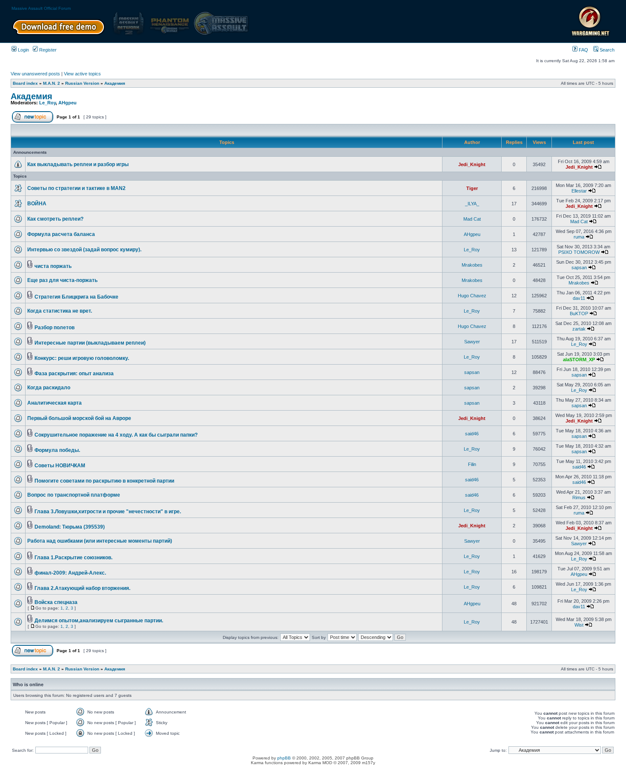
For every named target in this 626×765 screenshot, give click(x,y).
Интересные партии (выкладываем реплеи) (90, 343)
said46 (472, 433)
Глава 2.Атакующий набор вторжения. (82, 588)
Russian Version (82, 83)
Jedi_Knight (471, 164)
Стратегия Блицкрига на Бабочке (76, 297)
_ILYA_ (472, 203)
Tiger (472, 188)
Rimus (579, 497)
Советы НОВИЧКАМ (59, 466)
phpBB (284, 758)
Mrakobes (472, 264)
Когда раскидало (48, 388)
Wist (578, 624)
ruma (579, 236)
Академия (114, 83)
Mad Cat (472, 218)
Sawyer (472, 341)
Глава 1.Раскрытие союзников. (73, 558)
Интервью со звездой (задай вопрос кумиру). (84, 250)
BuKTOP (579, 313)
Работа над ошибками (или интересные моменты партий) (99, 541)
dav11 (579, 298)
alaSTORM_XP (579, 359)
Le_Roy (47, 102)
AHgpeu (67, 102)
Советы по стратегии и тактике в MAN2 (76, 188)
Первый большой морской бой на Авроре (79, 418)
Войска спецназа (56, 602)
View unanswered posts (35, 73)
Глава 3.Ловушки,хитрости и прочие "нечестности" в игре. (107, 512)
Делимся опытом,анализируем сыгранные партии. (98, 621)
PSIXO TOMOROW (579, 252)
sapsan (579, 267)
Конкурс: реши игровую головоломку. (81, 358)
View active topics (82, 73)
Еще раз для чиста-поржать (62, 280)
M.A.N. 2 (51, 83)
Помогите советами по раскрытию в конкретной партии (104, 481)
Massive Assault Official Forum (41, 8)
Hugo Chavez (472, 295)
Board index (25, 83)
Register (47, 49)
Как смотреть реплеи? (55, 219)
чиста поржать (53, 266)
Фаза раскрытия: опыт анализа (74, 374)
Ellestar (579, 190)
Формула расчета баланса (61, 234)
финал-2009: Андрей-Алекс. (70, 573)
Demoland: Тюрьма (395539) (69, 527)
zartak (579, 328)
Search (606, 49)
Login (23, 49)
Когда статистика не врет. (59, 311)
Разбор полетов (54, 328)
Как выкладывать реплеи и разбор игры (78, 164)
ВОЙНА (36, 204)
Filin (472, 464)
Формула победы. (57, 450)
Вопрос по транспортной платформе (73, 495)
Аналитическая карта (54, 403)
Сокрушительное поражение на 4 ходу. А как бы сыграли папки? (116, 435)
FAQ (582, 49)
